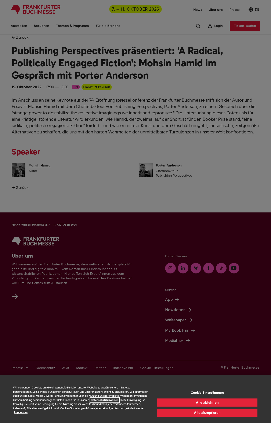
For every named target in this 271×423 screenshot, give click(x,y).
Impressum (21, 412)
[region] (135, 399)
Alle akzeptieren (207, 412)
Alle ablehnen (207, 402)
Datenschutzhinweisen (104, 400)
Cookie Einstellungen (207, 392)
